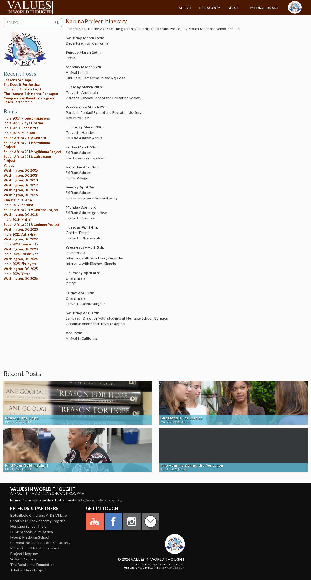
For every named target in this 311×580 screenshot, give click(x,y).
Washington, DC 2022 (21, 239)
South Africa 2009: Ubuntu (25, 138)
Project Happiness (25, 553)
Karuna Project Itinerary (96, 21)
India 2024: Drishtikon (21, 254)
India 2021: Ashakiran (20, 234)
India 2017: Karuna (18, 205)
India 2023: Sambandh (21, 244)
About (185, 8)
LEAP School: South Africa (31, 531)
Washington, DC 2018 (21, 214)
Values (9, 166)
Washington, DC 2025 (21, 269)
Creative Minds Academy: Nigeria (38, 521)
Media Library (264, 8)
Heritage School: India (28, 526)
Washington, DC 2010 (21, 180)
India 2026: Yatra (17, 274)
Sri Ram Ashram (23, 559)
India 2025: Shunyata (20, 264)
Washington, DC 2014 (21, 190)
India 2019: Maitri (17, 219)
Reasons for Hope (18, 80)
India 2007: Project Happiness (27, 118)
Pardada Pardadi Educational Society (40, 542)
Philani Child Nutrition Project (34, 548)
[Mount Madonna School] (295, 7)
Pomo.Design (175, 567)
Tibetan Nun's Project (28, 570)
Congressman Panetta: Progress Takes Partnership (29, 100)
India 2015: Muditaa (19, 133)
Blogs (233, 8)
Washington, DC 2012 (21, 185)
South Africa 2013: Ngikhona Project (32, 152)
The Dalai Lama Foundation (32, 564)
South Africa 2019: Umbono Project (31, 224)
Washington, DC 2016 (21, 195)
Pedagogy (209, 8)
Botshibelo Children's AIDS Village (38, 515)
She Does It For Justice (22, 84)
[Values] (54, 7)
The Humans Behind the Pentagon (31, 94)
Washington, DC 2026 (21, 278)
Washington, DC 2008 (21, 175)
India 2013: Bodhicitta (21, 128)
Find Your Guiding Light (22, 89)
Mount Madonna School (29, 537)
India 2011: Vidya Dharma (24, 123)
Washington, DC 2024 (21, 259)
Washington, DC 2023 (21, 249)
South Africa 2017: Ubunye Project (31, 210)
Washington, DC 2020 (21, 229)
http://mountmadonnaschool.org (100, 500)
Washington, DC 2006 (21, 170)
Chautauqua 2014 (18, 200)
